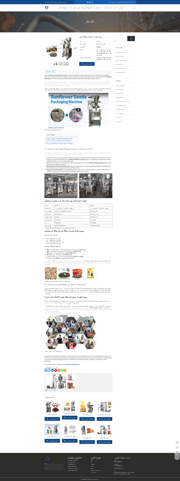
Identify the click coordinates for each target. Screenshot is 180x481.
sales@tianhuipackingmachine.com (126, 2)
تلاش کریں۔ (131, 38)
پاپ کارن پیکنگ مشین (70, 413)
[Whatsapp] (61, 370)
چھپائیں (48, 134)
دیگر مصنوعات (119, 121)
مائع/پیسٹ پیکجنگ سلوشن (121, 60)
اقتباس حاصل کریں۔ (87, 64)
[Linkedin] (52, 370)
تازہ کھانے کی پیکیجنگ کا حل (121, 52)
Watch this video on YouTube (56, 128)
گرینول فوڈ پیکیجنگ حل (120, 68)
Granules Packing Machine (72, 364)
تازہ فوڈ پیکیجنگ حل (72, 464)
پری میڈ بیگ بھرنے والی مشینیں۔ (122, 101)
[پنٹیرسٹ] (55, 370)
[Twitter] (49, 370)
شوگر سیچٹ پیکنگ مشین (70, 436)
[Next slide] (75, 48)
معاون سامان (118, 117)
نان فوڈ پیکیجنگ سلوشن (121, 72)
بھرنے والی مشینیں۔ (120, 113)
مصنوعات (64, 7)
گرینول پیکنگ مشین (52, 436)
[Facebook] (46, 370)
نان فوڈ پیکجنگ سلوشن (72, 470)
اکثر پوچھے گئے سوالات (86, 7)
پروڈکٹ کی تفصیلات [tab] (50, 71)
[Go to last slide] (47, 48)
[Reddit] (58, 370)
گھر (60, 7)
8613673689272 (112, 2)
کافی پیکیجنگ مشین (52, 414)
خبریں (78, 7)
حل (70, 7)
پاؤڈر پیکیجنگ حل (119, 64)
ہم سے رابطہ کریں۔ (108, 7)
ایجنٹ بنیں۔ (93, 472)
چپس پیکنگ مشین (87, 414)
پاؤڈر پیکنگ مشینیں (119, 89)
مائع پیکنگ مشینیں (119, 93)
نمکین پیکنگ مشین (52, 390)
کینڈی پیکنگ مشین (87, 437)
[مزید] (65, 370)
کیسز (74, 7)
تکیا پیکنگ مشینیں (119, 97)
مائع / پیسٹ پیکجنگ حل (72, 468)
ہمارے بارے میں (97, 7)
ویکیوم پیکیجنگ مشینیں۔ (121, 105)
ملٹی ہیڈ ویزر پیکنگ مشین (104, 414)
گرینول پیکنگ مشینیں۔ (120, 85)
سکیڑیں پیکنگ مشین (120, 109)
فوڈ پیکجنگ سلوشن (120, 56)
